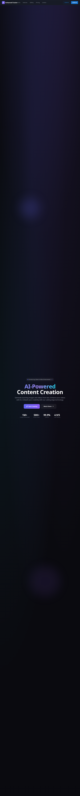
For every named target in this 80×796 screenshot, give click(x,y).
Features (25, 2)
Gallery (32, 2)
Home (18, 2)
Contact (44, 2)
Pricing (38, 2)
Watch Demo (48, 406)
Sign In (66, 2)
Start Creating (32, 406)
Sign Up (74, 2)
